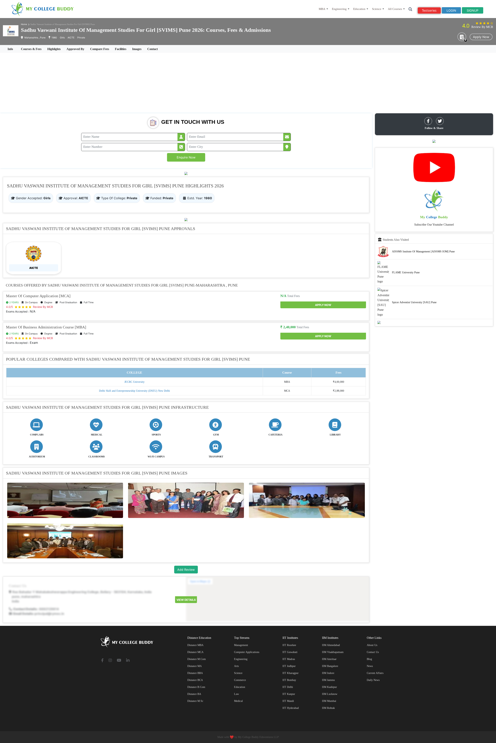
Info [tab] (10, 49)
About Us (372, 645)
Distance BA (194, 694)
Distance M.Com (196, 659)
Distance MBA (195, 645)
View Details (186, 599)
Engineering (339, 8)
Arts (236, 666)
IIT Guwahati (289, 652)
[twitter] (440, 121)
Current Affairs (375, 673)
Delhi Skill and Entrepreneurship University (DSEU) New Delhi (134, 390)
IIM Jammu (328, 680)
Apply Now (481, 37)
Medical (238, 701)
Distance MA (194, 666)
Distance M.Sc (195, 701)
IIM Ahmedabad (331, 645)
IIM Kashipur (329, 687)
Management (241, 645)
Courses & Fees (31, 49)
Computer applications (246, 652)
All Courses (395, 8)
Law (236, 694)
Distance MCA (195, 652)
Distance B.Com (196, 687)
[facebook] (428, 121)
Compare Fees (99, 49)
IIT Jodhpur (289, 666)
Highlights (54, 49)
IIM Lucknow (329, 694)
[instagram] (110, 660)
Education (359, 8)
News (370, 666)
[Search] (410, 9)
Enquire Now (186, 157)
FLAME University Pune (406, 272)
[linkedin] (128, 660)
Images (136, 49)
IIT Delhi (287, 687)
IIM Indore (328, 673)
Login (451, 10)
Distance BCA (195, 680)
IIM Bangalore (330, 666)
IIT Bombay (289, 680)
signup (472, 10)
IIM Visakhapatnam (333, 652)
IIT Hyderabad (290, 708)
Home (24, 24)
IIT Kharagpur (290, 673)
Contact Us (373, 652)
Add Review (186, 570)
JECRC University (134, 381)
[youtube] (119, 660)
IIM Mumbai (329, 701)
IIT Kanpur (288, 694)
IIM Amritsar (329, 659)
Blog (369, 659)
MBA (322, 8)
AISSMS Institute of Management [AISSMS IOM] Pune (423, 251)
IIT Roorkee (289, 645)
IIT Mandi (288, 701)
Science (376, 8)
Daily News (373, 680)
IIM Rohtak (328, 708)
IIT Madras (288, 659)
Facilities (120, 49)
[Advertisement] (248, 83)
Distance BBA (195, 673)
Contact (152, 49)
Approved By (75, 49)
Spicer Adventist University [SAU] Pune (414, 302)
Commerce (240, 680)
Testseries (429, 10)
